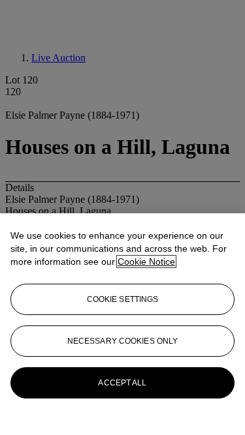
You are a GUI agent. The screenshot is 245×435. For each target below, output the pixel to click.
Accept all (122, 382)
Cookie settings (123, 299)
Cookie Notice (146, 261)
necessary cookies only (122, 341)
